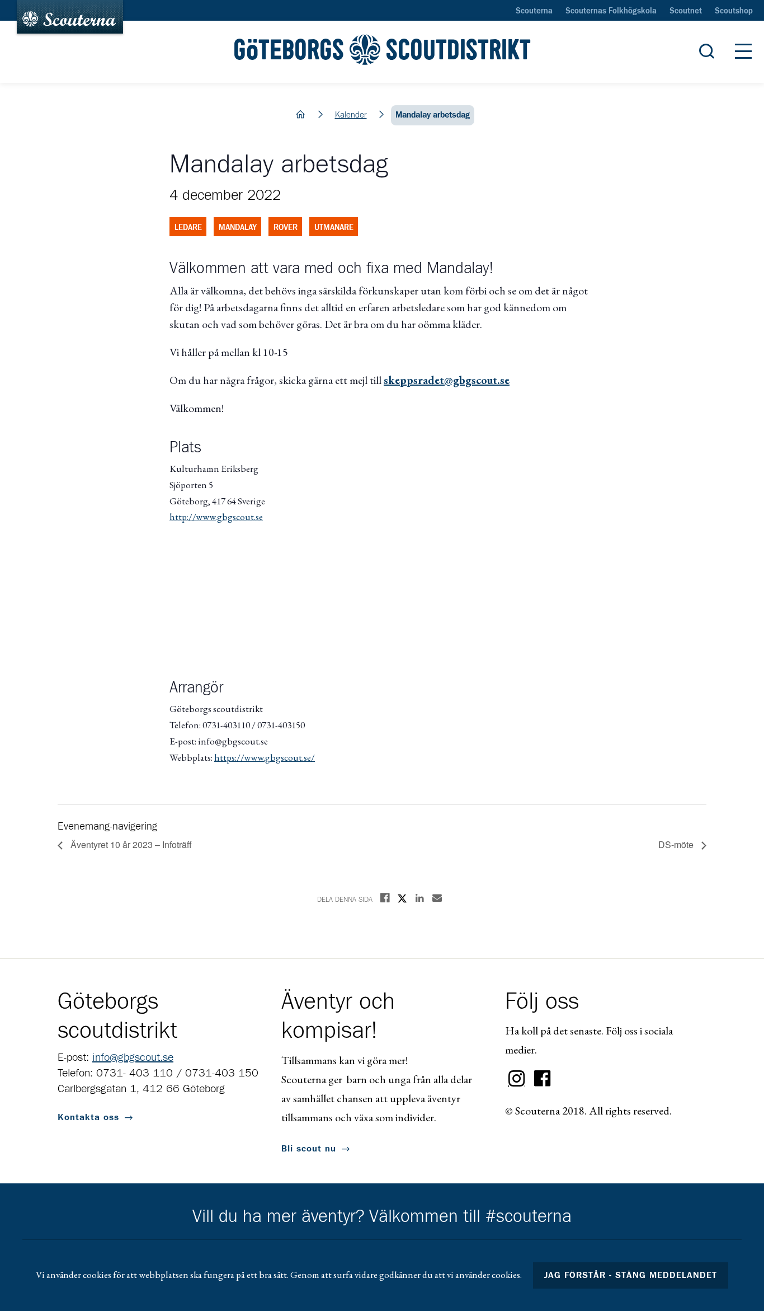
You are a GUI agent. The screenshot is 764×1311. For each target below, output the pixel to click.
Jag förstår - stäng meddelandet (631, 1275)
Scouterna (534, 11)
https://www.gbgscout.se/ (264, 757)
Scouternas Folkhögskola (611, 11)
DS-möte (677, 844)
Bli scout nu (308, 1148)
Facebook (542, 1078)
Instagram (517, 1078)
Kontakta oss (88, 1117)
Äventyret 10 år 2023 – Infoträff (130, 844)
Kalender (351, 115)
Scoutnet (685, 11)
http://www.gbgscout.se (216, 517)
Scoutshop (734, 11)
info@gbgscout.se (132, 1057)
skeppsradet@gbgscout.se (447, 380)
